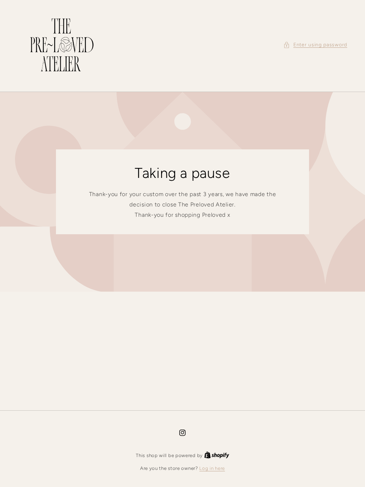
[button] (315, 44)
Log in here (212, 468)
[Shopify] (216, 455)
